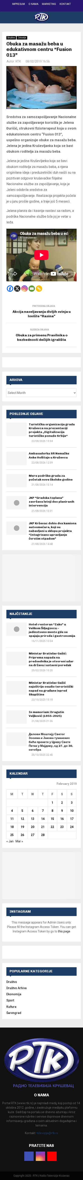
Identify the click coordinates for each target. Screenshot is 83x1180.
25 (12, 835)
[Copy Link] (39, 288)
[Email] (32, 288)
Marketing (49, 4)
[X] (17, 288)
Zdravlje (22, 38)
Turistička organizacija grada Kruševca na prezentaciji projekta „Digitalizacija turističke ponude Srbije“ (52, 430)
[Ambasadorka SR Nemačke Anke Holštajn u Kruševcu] (16, 458)
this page (64, 931)
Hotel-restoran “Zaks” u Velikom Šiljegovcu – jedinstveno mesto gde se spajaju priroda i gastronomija (52, 630)
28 (42, 835)
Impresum (18, 4)
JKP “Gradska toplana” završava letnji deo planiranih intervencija (51, 501)
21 (42, 827)
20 (32, 827)
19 (22, 827)
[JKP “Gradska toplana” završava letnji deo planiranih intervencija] (16, 502)
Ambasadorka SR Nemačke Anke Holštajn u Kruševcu (49, 455)
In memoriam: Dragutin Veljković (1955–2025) (46, 714)
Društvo (11, 38)
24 (71, 827)
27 (32, 835)
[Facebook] (10, 288)
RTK (18, 61)
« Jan (10, 841)
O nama (33, 4)
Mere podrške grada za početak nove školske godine (51, 477)
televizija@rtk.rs (47, 1133)
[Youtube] (52, 1156)
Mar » (19, 841)
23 (62, 827)
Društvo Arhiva (16, 988)
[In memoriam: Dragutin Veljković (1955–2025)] (16, 717)
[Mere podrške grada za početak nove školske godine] (16, 480)
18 (12, 827)
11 (12, 819)
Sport (10, 1000)
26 (22, 835)
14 (42, 819)
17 (71, 819)
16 (62, 819)
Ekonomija (13, 994)
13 (32, 819)
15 (52, 819)
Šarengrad (13, 1013)
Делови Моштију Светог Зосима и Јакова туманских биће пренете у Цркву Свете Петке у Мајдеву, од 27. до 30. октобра (51, 741)
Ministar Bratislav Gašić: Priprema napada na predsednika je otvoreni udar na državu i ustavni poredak (51, 659)
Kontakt (65, 4)
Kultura (11, 1006)
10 (71, 810)
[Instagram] (24, 288)
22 (52, 827)
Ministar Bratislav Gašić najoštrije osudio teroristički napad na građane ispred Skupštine (51, 688)
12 (22, 819)
